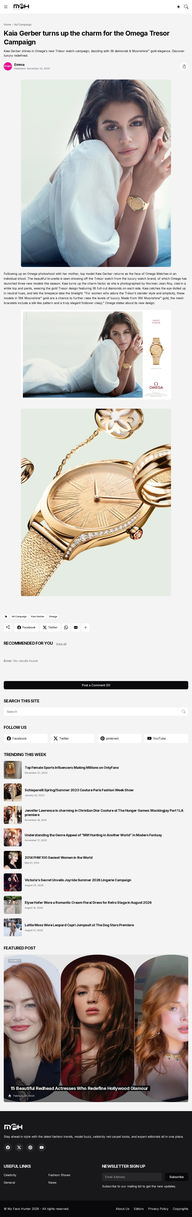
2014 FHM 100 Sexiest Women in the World (58, 858)
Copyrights (180, 1209)
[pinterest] (30, 1147)
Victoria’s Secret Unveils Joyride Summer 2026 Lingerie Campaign (78, 880)
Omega (53, 616)
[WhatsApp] (66, 627)
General (9, 1182)
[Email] (76, 627)
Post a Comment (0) (96, 685)
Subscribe (177, 1177)
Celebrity (10, 1175)
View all (61, 643)
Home (7, 24)
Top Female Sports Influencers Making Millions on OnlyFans (71, 768)
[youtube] (42, 1147)
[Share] (184, 66)
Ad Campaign (23, 24)
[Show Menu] (6, 6)
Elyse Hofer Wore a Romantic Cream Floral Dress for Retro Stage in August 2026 (88, 903)
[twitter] (19, 1147)
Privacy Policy (158, 1209)
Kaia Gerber (37, 616)
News (52, 1182)
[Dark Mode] (178, 6)
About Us (122, 1209)
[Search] (186, 6)
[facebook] (8, 1147)
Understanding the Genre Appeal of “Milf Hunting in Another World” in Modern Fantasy (93, 835)
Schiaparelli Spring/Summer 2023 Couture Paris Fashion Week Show (79, 790)
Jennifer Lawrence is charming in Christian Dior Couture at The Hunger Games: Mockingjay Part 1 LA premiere (104, 813)
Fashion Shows (59, 1175)
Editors (139, 1209)
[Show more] (85, 627)
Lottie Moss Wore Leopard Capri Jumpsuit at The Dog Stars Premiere (79, 925)
